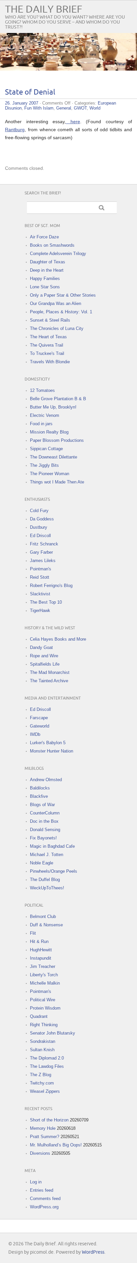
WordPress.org (44, 1206)
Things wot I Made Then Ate (57, 481)
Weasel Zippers (45, 1091)
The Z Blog (40, 1074)
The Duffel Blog (45, 879)
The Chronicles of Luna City (56, 328)
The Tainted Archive (49, 680)
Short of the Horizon (49, 1119)
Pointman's (40, 568)
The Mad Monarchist (49, 672)
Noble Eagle (41, 862)
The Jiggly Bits (44, 465)
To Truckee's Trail (47, 353)
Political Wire (42, 999)
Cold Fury (39, 510)
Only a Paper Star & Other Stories (63, 295)
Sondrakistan (42, 1041)
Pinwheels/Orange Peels (53, 871)
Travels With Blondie (50, 361)
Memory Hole (43, 1128)
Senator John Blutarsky (52, 1033)
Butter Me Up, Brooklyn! (53, 407)
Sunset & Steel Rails (50, 320)
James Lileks (43, 560)
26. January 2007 (21, 103)
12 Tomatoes (42, 390)
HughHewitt (41, 949)
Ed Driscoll (40, 535)
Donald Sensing (45, 829)
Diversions (40, 1153)
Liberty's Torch (44, 974)
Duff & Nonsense (46, 924)
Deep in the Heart (47, 270)
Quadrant (39, 1016)
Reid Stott (39, 577)
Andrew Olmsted (46, 779)
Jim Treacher (42, 966)
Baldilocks (40, 788)
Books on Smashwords (52, 245)
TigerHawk (40, 610)
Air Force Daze (44, 236)
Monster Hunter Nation (51, 751)
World (94, 108)
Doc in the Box (44, 821)
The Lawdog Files (47, 1066)
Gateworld (39, 726)
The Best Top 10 (46, 602)
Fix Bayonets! (43, 837)
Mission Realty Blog (49, 432)
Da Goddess (42, 518)
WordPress (93, 1252)
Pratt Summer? (44, 1136)
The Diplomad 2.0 (47, 1058)
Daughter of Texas (47, 261)
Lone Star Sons (45, 286)
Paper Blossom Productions (57, 440)
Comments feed (45, 1198)
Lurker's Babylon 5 (48, 742)
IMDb (35, 734)
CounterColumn (45, 812)
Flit (33, 933)
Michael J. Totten (46, 854)
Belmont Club (43, 916)
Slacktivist (40, 593)
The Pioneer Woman (49, 473)
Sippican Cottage (46, 448)
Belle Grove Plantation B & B (58, 398)
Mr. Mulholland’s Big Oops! (56, 1144)
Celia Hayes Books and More (58, 639)
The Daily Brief (43, 9)
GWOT (80, 108)
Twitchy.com (42, 1083)
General (63, 108)
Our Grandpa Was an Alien (55, 303)
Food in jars (41, 423)
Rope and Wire (44, 655)
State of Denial (30, 92)
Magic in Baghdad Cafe (52, 846)
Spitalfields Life (45, 664)
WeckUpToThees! (47, 887)
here (73, 121)
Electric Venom (44, 415)
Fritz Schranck (44, 543)
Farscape (39, 717)
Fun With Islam (39, 108)
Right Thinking (44, 1024)
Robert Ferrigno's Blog (51, 585)
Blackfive (39, 796)
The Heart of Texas (48, 336)
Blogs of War (42, 804)
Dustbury (38, 527)
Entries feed (41, 1190)
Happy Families (45, 278)
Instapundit (40, 958)
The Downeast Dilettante (53, 457)
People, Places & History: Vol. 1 (61, 311)
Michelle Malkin (45, 983)
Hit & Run (39, 941)
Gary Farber (41, 552)
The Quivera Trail (46, 345)
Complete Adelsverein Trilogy (58, 253)
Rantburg (15, 129)
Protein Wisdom (45, 1008)
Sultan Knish (42, 1049)
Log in (36, 1181)
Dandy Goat (41, 647)
